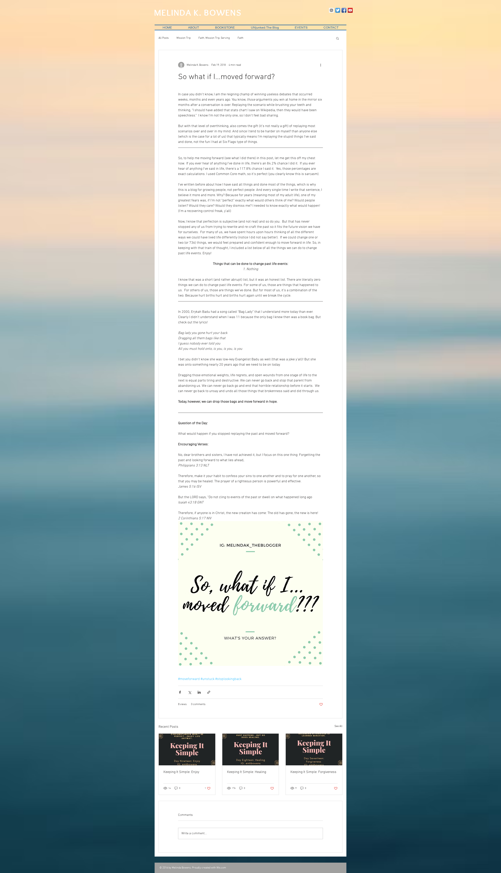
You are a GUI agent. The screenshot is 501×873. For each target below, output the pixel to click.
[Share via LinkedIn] (199, 692)
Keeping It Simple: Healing (246, 772)
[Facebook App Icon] (344, 10)
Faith (240, 38)
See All (338, 726)
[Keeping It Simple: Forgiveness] (314, 749)
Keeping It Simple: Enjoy (181, 772)
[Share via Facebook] (180, 692)
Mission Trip (184, 38)
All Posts (164, 38)
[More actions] (320, 65)
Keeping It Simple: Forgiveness (313, 772)
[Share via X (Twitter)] (189, 692)
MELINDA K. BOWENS (197, 12)
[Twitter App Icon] (337, 10)
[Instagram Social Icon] (331, 10)
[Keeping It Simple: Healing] (250, 749)
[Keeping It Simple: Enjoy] (187, 749)
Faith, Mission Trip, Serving (214, 38)
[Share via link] (209, 692)
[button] (337, 38)
